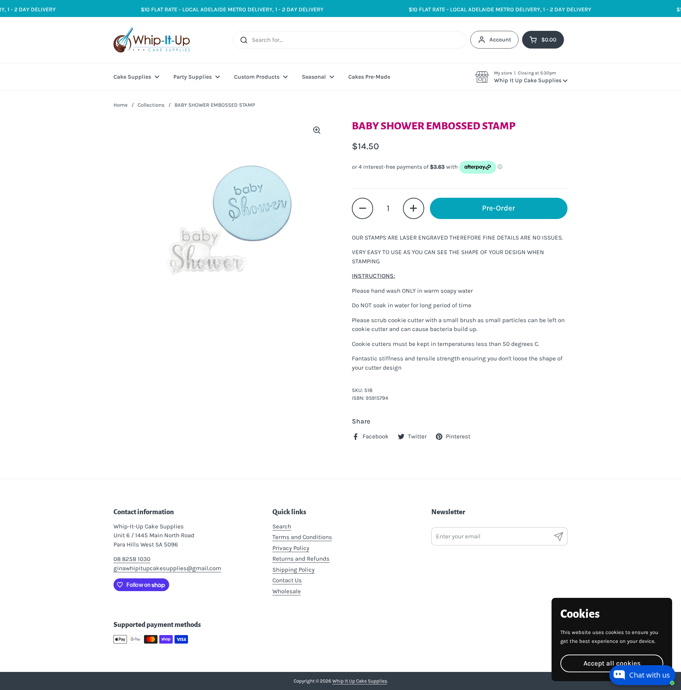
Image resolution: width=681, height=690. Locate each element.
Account (500, 39)
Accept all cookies (612, 663)
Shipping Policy (293, 569)
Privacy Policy (290, 547)
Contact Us (287, 580)
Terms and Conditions (302, 536)
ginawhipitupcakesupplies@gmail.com (167, 568)
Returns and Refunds (301, 558)
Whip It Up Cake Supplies (359, 681)
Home (121, 105)
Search (281, 526)
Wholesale (286, 591)
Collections (151, 105)
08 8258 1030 (132, 558)
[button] (521, 77)
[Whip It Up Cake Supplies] (152, 40)
